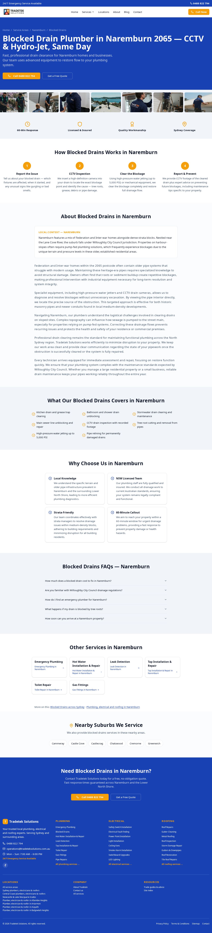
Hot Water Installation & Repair (70, 836)
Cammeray (58, 743)
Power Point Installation (119, 836)
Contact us (78, 890)
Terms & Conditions (180, 923)
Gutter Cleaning (169, 831)
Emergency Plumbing (65, 827)
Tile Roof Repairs (169, 859)
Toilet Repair (61, 850)
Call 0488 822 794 (24, 76)
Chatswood (116, 743)
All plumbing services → (68, 864)
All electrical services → (120, 864)
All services (78, 893)
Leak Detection (62, 841)
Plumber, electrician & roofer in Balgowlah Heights (26, 910)
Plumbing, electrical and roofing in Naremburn (113, 707)
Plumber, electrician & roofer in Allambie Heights (25, 900)
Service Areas (20, 30)
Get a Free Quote (57, 76)
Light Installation (116, 841)
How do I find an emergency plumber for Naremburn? (76, 599)
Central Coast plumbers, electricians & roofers (24, 893)
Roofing (168, 821)
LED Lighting (114, 859)
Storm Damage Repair (172, 845)
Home (74, 12)
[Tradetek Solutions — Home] (14, 12)
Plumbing (63, 821)
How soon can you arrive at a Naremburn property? (74, 618)
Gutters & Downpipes (171, 850)
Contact (137, 12)
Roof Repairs (167, 827)
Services (86, 12)
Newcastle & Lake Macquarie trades (19, 897)
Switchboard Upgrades (119, 854)
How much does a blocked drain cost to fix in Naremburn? (78, 580)
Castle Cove (77, 743)
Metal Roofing (168, 836)
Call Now (201, 12)
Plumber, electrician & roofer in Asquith (21, 907)
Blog (126, 12)
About (116, 12)
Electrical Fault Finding (119, 831)
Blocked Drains (63, 831)
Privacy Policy (162, 923)
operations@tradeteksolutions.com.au (28, 848)
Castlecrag (97, 743)
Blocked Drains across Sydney (67, 707)
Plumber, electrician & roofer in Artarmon (22, 903)
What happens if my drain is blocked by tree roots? (74, 609)
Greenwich (154, 743)
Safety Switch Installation (120, 827)
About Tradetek (80, 887)
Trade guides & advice (154, 887)
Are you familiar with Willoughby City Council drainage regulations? (83, 590)
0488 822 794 (201, 3)
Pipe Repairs (61, 859)
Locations (103, 12)
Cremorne (135, 743)
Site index (148, 890)
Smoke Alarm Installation (120, 850)
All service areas (10, 887)
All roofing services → (172, 864)
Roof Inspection (169, 841)
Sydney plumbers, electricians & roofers (21, 890)
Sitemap (196, 923)
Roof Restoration (169, 854)
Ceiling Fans (114, 845)
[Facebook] (5, 865)
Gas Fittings (61, 854)
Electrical (116, 821)
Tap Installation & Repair (67, 845)
